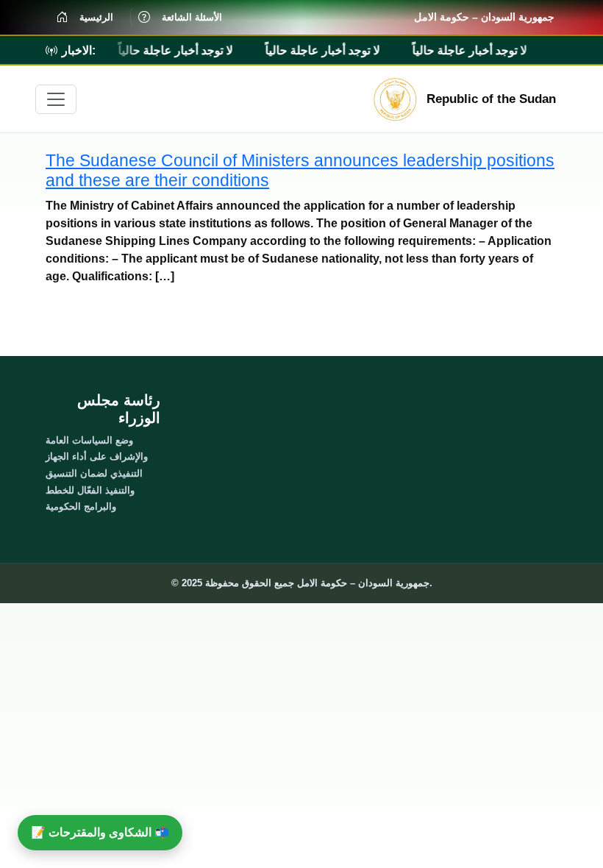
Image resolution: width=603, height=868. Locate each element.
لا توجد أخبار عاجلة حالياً (172, 50)
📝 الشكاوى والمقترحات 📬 (100, 832)
